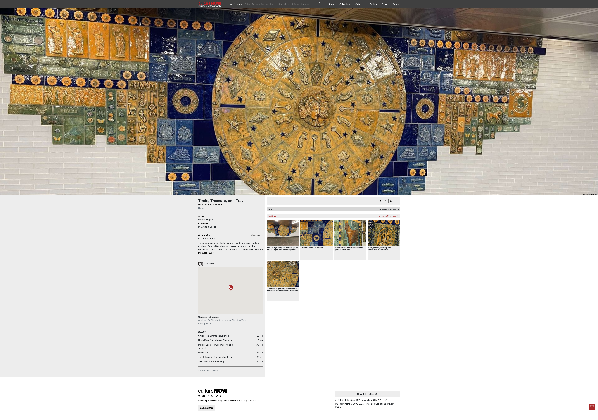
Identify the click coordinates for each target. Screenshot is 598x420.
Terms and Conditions (375, 404)
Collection (203, 223)
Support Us (207, 408)
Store (384, 4)
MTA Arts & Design (207, 226)
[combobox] (244, 4)
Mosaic (201, 208)
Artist (201, 216)
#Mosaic (213, 370)
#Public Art (203, 370)
